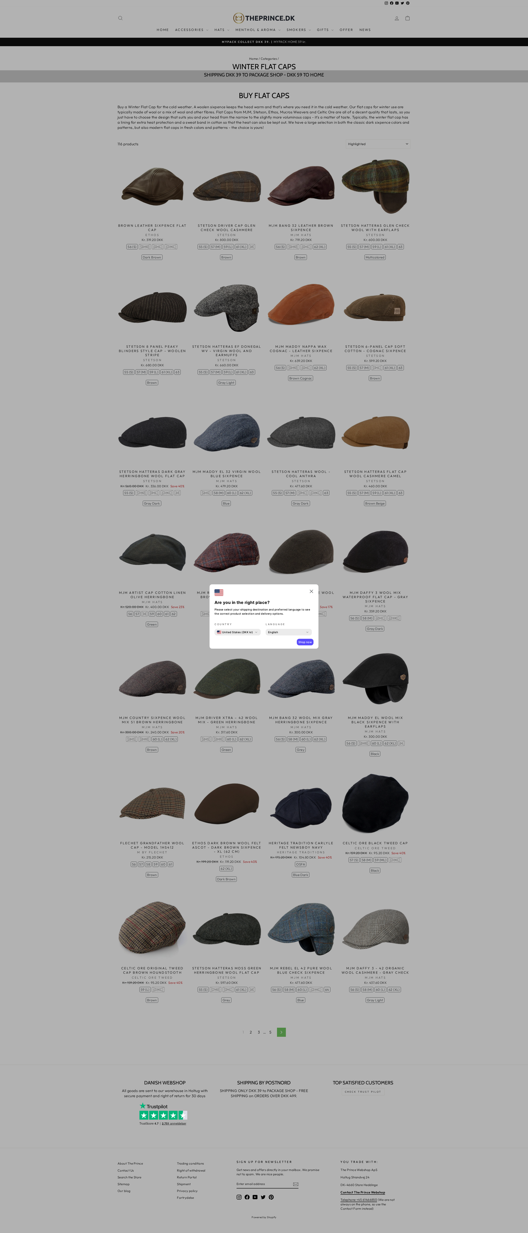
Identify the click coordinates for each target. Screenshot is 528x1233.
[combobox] (235, 632)
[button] (311, 592)
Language (275, 624)
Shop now (305, 642)
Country (223, 624)
